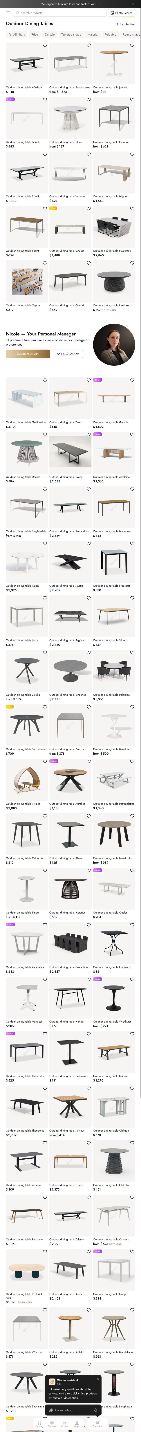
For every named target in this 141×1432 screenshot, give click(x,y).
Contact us (97, 1426)
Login (76, 1426)
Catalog (39, 1426)
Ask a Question (68, 353)
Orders (64, 1426)
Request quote (28, 353)
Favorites (52, 1426)
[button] (7, 13)
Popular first (127, 24)
